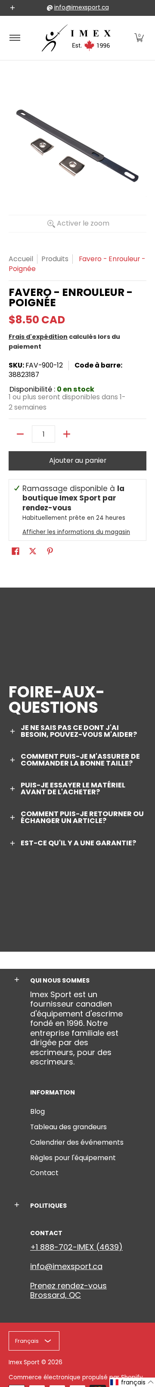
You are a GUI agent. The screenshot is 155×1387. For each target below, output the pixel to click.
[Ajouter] (66, 434)
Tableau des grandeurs (68, 1127)
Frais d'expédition (38, 336)
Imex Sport (24, 1362)
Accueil (21, 259)
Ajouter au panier (77, 460)
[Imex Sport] (76, 38)
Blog (37, 1111)
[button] (139, 38)
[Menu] (14, 38)
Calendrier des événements (77, 1142)
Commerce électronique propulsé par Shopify (76, 1377)
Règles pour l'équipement (73, 1158)
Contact (44, 1173)
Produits (54, 259)
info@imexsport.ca (81, 7)
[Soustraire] (20, 434)
